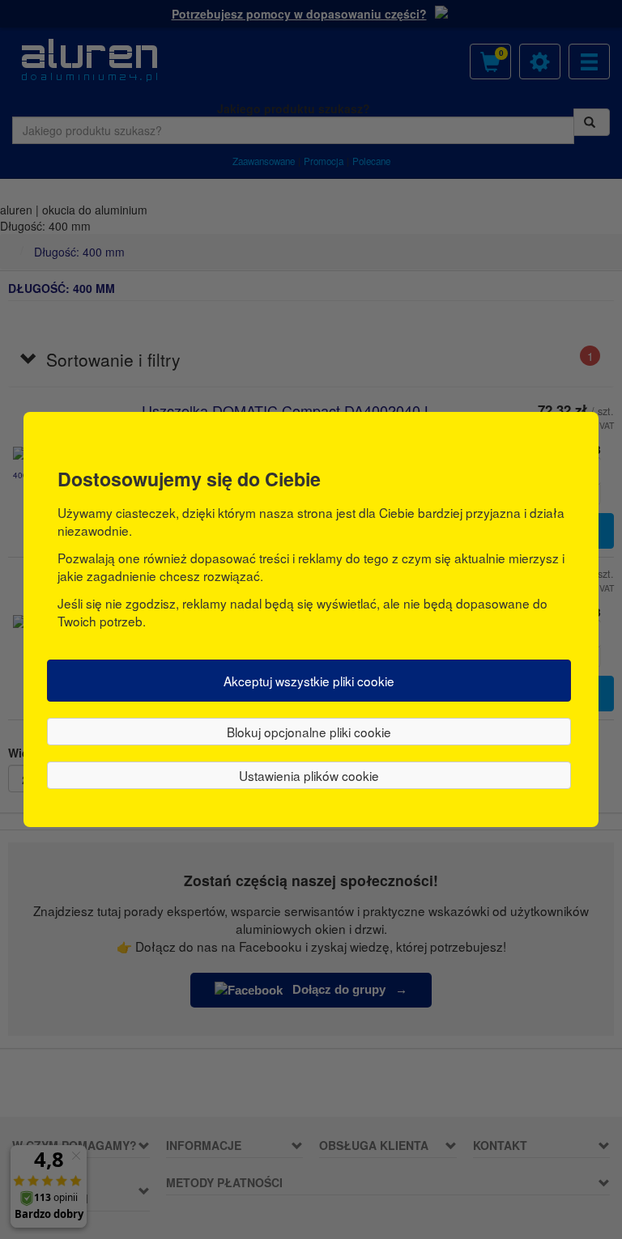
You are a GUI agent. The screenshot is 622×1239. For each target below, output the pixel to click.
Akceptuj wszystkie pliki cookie (309, 681)
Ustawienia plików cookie (309, 775)
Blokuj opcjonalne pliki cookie (309, 731)
